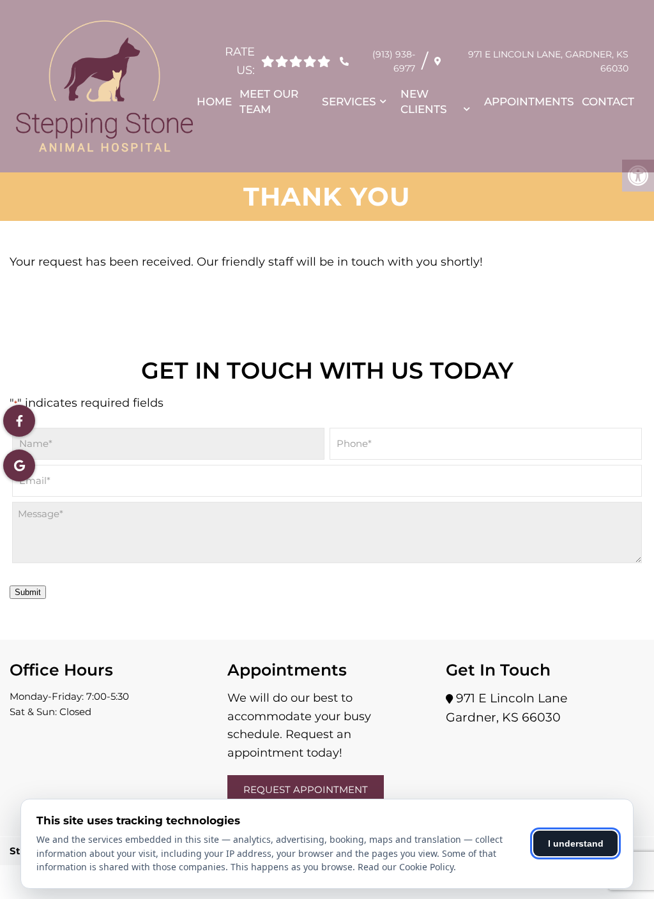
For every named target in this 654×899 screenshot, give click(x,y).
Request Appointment (305, 789)
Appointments (529, 101)
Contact (608, 101)
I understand (576, 843)
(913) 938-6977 (393, 61)
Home (214, 101)
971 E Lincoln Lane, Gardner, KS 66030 (548, 61)
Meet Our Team (269, 101)
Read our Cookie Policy (405, 867)
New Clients (423, 101)
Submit (28, 592)
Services (349, 101)
